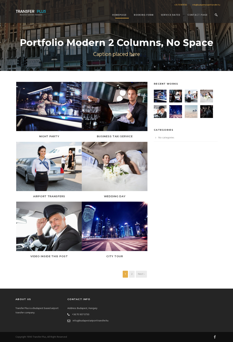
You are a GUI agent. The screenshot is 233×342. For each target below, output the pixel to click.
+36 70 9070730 (180, 5)
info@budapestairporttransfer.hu (206, 5)
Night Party (49, 136)
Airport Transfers (49, 196)
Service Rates (170, 15)
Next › (141, 274)
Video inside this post (49, 256)
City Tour (114, 256)
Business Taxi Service (115, 136)
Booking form (144, 15)
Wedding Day (115, 196)
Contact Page (197, 15)
